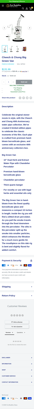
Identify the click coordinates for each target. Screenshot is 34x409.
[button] (17, 71)
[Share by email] (30, 97)
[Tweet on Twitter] (27, 97)
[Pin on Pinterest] (23, 97)
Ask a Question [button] (18, 326)
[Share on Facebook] (20, 97)
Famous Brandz (8, 64)
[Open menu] (3, 5)
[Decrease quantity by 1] (4, 82)
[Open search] (23, 8)
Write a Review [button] (17, 322)
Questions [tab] (20, 332)
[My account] (27, 8)
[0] (30, 8)
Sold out (24, 82)
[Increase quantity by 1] (13, 82)
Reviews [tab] (8, 332)
